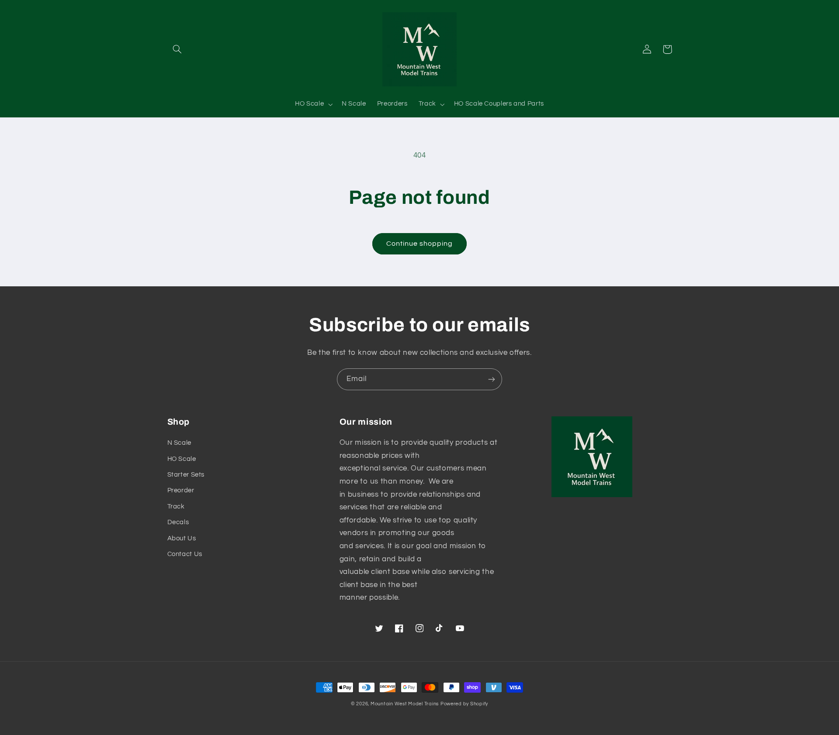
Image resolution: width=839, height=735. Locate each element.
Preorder (180, 490)
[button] (177, 49)
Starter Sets (186, 474)
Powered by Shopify (464, 703)
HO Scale (181, 459)
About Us (181, 538)
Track (176, 506)
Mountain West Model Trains (405, 703)
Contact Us (184, 554)
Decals (178, 522)
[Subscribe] (492, 379)
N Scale (179, 443)
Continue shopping (419, 243)
